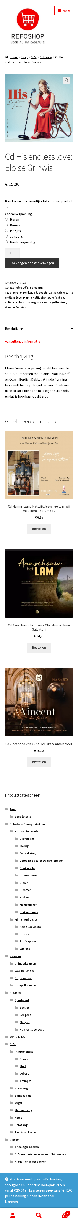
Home (14, 57)
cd (35, 292)
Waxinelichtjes (25, 971)
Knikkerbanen (29, 912)
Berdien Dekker (22, 292)
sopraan (43, 302)
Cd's (33, 57)
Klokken (25, 897)
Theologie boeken (27, 1147)
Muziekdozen (28, 905)
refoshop (58, 297)
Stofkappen (28, 941)
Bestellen (39, 528)
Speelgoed (22, 1000)
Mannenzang (23, 1110)
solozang (29, 302)
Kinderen (16, 993)
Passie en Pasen (25, 1132)
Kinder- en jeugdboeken (30, 1162)
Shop (24, 57)
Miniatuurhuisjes (26, 919)
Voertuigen (27, 839)
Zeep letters (23, 817)
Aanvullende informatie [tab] (22, 341)
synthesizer (58, 302)
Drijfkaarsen (23, 978)
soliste (9, 302)
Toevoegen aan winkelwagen (32, 263)
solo (19, 302)
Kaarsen (15, 956)
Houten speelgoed (32, 1029)
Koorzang (21, 1088)
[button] (66, 80)
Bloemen (25, 890)
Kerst (18, 1117)
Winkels (25, 949)
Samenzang (23, 1096)
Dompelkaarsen (25, 985)
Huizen (24, 934)
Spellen (25, 1007)
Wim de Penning (15, 307)
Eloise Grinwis (57, 292)
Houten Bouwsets (27, 831)
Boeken (15, 1140)
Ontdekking (28, 853)
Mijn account (13, 1215)
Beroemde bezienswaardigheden (41, 861)
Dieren (24, 883)
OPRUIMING (17, 1037)
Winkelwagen (60, 1212)
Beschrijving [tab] (14, 328)
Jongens (25, 1015)
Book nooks (27, 868)
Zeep (13, 809)
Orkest (24, 1073)
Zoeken (39, 1215)
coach (43, 292)
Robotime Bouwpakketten (27, 824)
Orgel (18, 1103)
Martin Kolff (31, 297)
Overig (24, 846)
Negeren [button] (11, 1201)
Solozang (46, 57)
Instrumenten (29, 875)
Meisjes (25, 1022)
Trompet (25, 1081)
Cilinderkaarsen (25, 963)
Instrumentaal (24, 1052)
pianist (45, 297)
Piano (24, 1059)
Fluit (23, 1066)
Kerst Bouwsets (30, 927)
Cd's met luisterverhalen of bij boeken (40, 1154)
